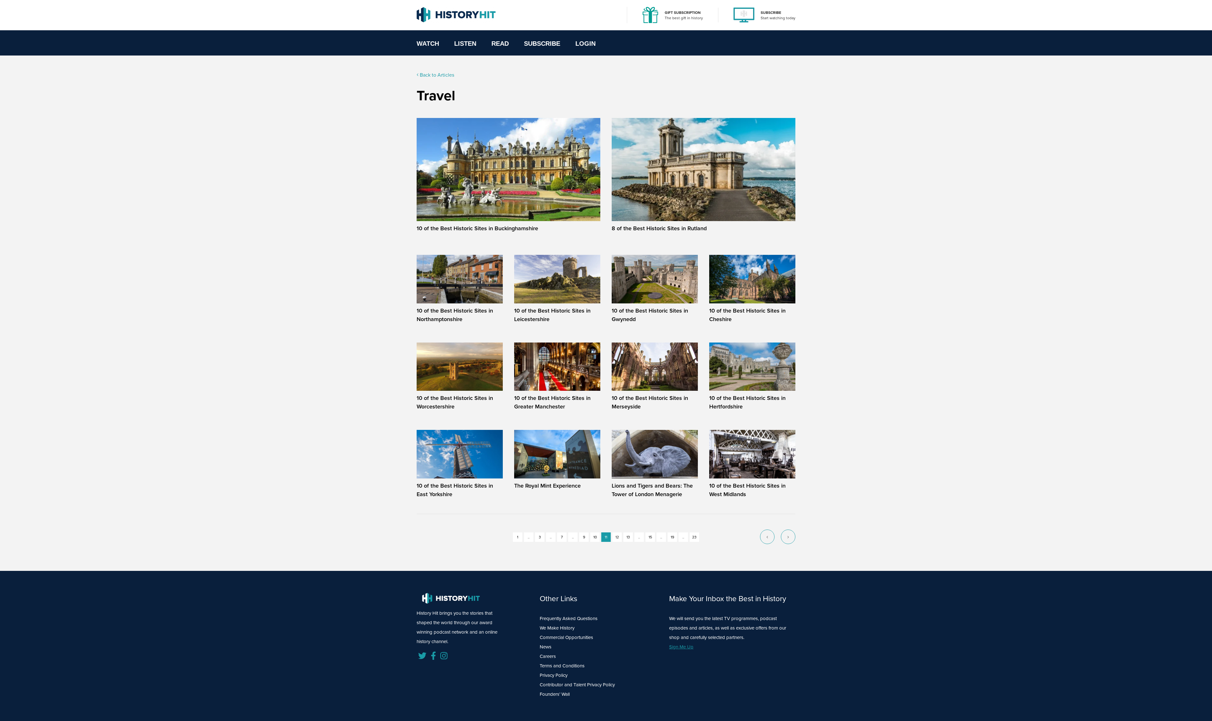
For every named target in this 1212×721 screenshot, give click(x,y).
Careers (548, 656)
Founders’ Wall (555, 694)
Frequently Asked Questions (568, 618)
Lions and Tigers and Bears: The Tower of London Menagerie (652, 490)
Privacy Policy (553, 675)
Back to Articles (436, 75)
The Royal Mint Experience (547, 486)
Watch (428, 43)
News (545, 646)
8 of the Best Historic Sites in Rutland (659, 228)
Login (585, 43)
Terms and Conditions (562, 665)
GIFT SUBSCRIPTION (683, 12)
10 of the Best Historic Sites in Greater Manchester (552, 402)
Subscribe (542, 43)
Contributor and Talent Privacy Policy (577, 684)
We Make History (557, 627)
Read (500, 43)
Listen (465, 43)
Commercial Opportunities (566, 637)
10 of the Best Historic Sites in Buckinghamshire (477, 228)
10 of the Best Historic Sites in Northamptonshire (455, 315)
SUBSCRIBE (771, 12)
